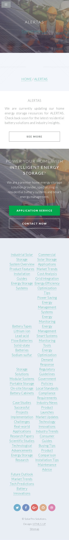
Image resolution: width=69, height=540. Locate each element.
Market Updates (47, 417)
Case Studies (22, 402)
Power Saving (47, 297)
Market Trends (47, 269)
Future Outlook (22, 474)
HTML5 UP (39, 523)
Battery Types (22, 326)
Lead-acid (22, 336)
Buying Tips (47, 445)
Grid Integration (47, 278)
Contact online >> (34, 31)
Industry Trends (47, 431)
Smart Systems (47, 336)
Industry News (47, 402)
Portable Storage (22, 383)
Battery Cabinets (22, 393)
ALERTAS (41, 79)
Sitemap (34, 528)
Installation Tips (47, 460)
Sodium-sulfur (22, 355)
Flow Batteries (22, 340)
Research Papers (22, 436)
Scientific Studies (21, 441)
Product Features (22, 269)
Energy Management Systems (47, 307)
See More (34, 136)
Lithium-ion (22, 331)
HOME (26, 79)
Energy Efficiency (47, 283)
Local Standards (47, 388)
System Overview (22, 264)
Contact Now (34, 223)
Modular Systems (22, 379)
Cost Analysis (47, 274)
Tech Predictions (22, 484)
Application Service (34, 210)
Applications (47, 264)
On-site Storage (21, 388)
